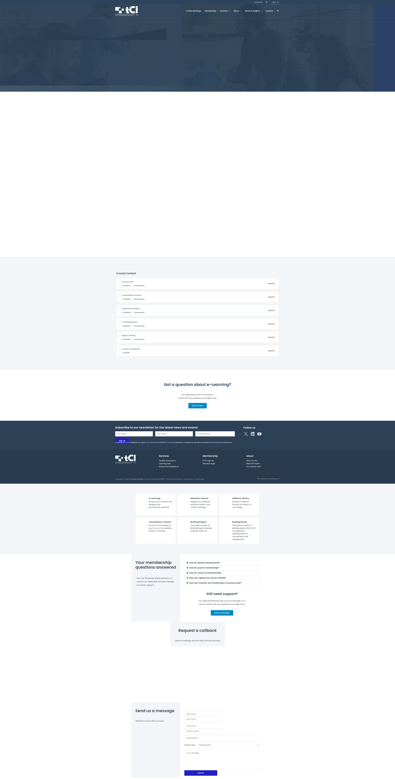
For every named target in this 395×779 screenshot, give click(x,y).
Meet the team (253, 463)
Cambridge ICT (274, 479)
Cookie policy (199, 479)
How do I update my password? (204, 562)
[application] (229, 11)
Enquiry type (189, 745)
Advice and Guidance (169, 466)
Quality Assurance (167, 460)
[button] (278, 11)
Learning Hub (165, 463)
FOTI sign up (208, 460)
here (230, 442)
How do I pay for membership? (204, 567)
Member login (209, 463)
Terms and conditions (174, 479)
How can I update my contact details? (207, 578)
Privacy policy (188, 479)
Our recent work (253, 466)
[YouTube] (259, 433)
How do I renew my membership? (205, 573)
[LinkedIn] (252, 433)
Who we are (251, 460)
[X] (245, 433)
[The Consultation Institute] (126, 10)
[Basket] (267, 2)
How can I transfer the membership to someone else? (215, 583)
